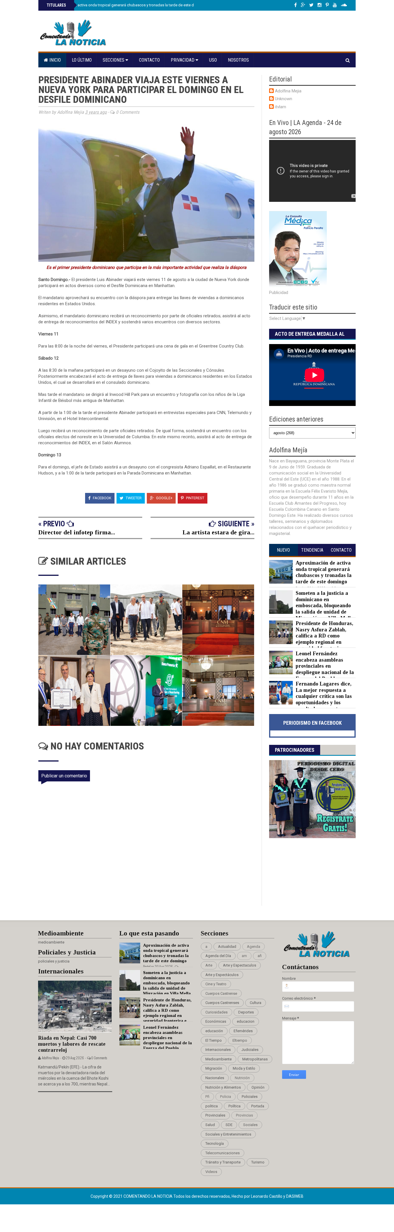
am (244, 956)
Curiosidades (216, 1012)
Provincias (244, 1115)
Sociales (250, 1125)
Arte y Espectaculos (239, 965)
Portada (257, 1106)
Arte (208, 965)
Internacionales (218, 1049)
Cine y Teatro (215, 984)
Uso (213, 60)
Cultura (255, 1003)
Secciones (114, 60)
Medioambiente (218, 1059)
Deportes (246, 1012)
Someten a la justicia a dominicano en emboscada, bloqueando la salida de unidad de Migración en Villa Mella (325, 605)
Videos (211, 1172)
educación (214, 1031)
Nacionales (214, 1078)
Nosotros (238, 60)
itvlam (280, 106)
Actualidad (227, 946)
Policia (225, 1096)
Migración (213, 1068)
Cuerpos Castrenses (222, 1003)
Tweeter (133, 498)
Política (234, 1106)
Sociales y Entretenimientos (228, 1134)
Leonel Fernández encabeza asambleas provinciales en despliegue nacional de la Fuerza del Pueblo (325, 666)
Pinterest (194, 498)
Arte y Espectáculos (222, 975)
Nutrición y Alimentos (223, 1087)
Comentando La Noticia (148, 1196)
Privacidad (183, 60)
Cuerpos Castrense (221, 993)
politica (211, 1106)
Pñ (207, 1096)
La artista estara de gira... (218, 532)
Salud (210, 1125)
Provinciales (215, 1115)
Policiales (250, 1096)
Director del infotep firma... (76, 532)
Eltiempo (239, 1040)
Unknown (283, 98)
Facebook (101, 498)
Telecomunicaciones (222, 1153)
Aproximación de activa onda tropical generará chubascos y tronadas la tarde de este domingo (126, 5)
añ (260, 956)
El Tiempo (213, 1040)
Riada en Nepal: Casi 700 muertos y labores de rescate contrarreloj (72, 1044)
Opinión (258, 1087)
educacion (245, 1021)
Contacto (149, 60)
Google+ (163, 498)
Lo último (82, 60)
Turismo (257, 1162)
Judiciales (249, 1049)
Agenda (253, 946)
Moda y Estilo (244, 1068)
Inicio (54, 60)
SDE (229, 1125)
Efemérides (243, 1031)
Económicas (215, 1021)
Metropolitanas (255, 1059)
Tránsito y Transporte (223, 1162)
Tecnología (214, 1143)
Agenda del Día (218, 956)
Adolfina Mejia (288, 91)
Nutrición (242, 1078)
